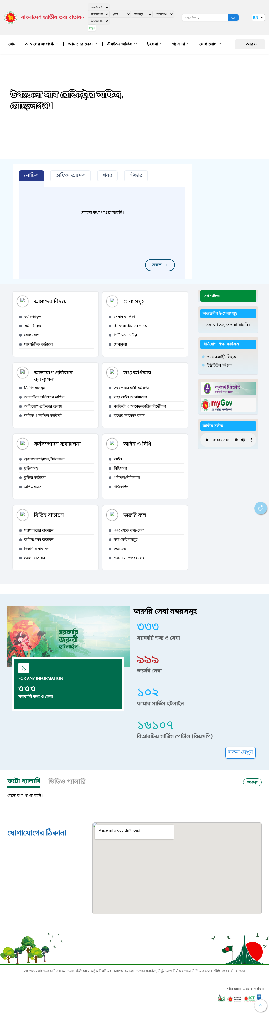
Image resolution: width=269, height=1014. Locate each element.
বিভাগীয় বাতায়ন (36, 549)
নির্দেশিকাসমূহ (34, 388)
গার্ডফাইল (121, 487)
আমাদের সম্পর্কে (40, 44)
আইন (118, 459)
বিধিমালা (120, 468)
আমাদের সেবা (81, 44)
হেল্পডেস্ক (120, 549)
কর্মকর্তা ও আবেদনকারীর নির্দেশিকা (140, 406)
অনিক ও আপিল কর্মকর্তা (43, 415)
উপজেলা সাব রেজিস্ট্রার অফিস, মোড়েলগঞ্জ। (67, 101)
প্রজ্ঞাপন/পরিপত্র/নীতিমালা (44, 459)
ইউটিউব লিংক (219, 366)
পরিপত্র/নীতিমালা (127, 477)
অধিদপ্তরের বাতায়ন (38, 539)
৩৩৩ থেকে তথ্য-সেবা (129, 530)
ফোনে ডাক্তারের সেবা (130, 558)
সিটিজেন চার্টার (125, 335)
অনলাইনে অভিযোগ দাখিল (44, 397)
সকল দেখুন (240, 752)
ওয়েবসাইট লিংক (221, 357)
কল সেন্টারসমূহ (125, 539)
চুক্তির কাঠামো (35, 477)
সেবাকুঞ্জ (120, 344)
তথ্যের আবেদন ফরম (129, 415)
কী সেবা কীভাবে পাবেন (131, 326)
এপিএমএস (33, 487)
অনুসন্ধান (233, 17)
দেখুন (92, 28)
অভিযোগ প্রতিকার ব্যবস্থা (43, 406)
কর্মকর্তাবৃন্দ (33, 317)
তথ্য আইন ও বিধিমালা (130, 397)
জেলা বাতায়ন (34, 558)
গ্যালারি (179, 44)
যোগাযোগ (208, 44)
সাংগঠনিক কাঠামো (38, 344)
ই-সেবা (153, 44)
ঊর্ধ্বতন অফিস (120, 44)
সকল (157, 265)
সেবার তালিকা (124, 317)
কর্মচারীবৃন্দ (32, 326)
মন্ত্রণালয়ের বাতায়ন (38, 530)
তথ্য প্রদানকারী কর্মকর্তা (131, 388)
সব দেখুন (252, 782)
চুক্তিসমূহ (31, 468)
